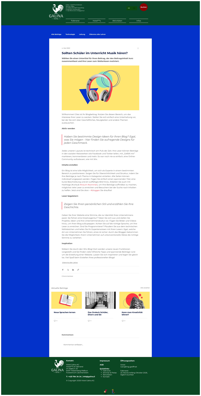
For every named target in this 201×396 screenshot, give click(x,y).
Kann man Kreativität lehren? (132, 313)
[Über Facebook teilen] (63, 270)
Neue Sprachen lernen (64, 312)
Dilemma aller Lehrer (97, 34)
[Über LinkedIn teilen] (73, 270)
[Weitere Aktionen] (138, 48)
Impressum (105, 361)
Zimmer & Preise (110, 373)
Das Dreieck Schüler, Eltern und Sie (98, 313)
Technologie (70, 34)
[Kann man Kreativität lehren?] (134, 300)
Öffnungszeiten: (127, 361)
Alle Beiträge (56, 34)
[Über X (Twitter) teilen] (68, 270)
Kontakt (106, 377)
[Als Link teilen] (78, 270)
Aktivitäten (107, 375)
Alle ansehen (145, 288)
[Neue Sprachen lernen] (66, 300)
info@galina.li (80, 10)
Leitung (82, 34)
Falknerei (107, 371)
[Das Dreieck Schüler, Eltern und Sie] (100, 300)
